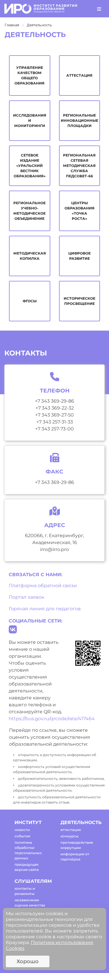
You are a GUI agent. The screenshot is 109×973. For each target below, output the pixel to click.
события (22, 836)
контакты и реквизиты (25, 891)
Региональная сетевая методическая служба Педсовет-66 (79, 165)
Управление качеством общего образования (29, 75)
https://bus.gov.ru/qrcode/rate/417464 (52, 718)
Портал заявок (26, 597)
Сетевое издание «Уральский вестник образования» (30, 165)
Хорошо (28, 961)
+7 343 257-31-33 (54, 422)
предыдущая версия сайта (27, 867)
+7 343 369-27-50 (54, 415)
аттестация (70, 830)
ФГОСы (30, 301)
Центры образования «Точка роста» (79, 211)
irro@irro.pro (54, 549)
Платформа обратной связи (43, 585)
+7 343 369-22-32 (54, 408)
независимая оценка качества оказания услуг (30, 905)
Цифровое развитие (79, 256)
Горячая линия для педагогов (45, 608)
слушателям (32, 881)
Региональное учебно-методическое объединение (29, 211)
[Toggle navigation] (99, 9)
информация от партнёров (74, 856)
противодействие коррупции (76, 845)
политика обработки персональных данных (28, 850)
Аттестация (79, 75)
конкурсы (69, 836)
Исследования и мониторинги (29, 120)
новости (22, 830)
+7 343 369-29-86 (54, 401)
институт (28, 822)
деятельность (78, 822)
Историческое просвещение (79, 301)
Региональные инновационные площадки (79, 120)
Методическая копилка (29, 256)
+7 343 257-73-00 (54, 429)
